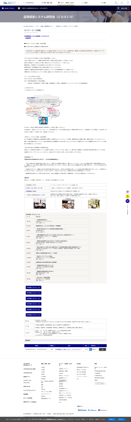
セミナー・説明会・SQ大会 (65, 364)
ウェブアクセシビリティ (29, 390)
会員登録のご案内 (27, 380)
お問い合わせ (26, 386)
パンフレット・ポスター (82, 376)
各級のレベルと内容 (81, 369)
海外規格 (43, 378)
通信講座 (61, 384)
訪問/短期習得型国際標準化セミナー (63, 381)
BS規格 (42, 374)
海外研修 (61, 386)
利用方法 (43, 389)
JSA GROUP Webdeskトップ (27, 364)
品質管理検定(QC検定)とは (83, 367)
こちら (38, 76)
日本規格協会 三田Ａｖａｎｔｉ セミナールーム (67, 349)
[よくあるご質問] (127, 196)
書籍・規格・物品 (45, 363)
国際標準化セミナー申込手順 (65, 397)
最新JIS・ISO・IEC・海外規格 (101, 368)
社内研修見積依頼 (63, 400)
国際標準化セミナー (63, 378)
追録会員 (43, 396)
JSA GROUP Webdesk (28, 26)
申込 (102, 349)
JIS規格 (43, 367)
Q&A (78, 378)
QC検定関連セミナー (63, 388)
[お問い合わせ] (127, 201)
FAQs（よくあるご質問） (46, 391)
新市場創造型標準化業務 (100, 371)
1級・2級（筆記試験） (82, 372)
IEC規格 (43, 372)
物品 (42, 387)
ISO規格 (43, 369)
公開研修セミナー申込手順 (65, 395)
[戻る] (127, 192)
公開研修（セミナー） (64, 368)
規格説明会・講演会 (63, 371)
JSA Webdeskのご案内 (29, 369)
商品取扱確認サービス (46, 398)
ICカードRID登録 (27, 398)
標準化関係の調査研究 (99, 378)
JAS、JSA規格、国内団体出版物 (47, 381)
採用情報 (25, 394)
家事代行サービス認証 (29, 402)
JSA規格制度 (97, 373)
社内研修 (61, 373)
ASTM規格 (43, 376)
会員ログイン (26, 376)
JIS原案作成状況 (98, 375)
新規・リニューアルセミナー (65, 393)
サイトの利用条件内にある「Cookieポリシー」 (55, 419)
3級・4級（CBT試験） (81, 374)
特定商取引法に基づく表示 (39, 413)
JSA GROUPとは (27, 373)
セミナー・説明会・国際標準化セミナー (45, 26)
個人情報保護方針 (27, 413)
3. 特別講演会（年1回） (31, 191)
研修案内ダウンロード (64, 390)
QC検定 (79, 363)
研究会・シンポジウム (64, 375)
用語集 (96, 380)
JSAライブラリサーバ (46, 394)
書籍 (42, 384)
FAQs (60, 402)
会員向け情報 (124, 8)
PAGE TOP (127, 213)
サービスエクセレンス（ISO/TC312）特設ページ (100, 383)
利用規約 (49, 413)
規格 (96, 363)
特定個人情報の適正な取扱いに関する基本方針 (63, 413)
